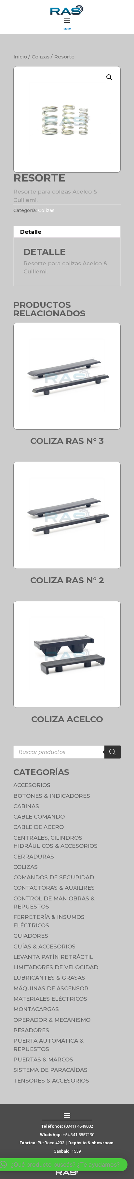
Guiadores (30, 936)
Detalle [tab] (30, 232)
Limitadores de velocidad (55, 967)
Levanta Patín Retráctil (53, 957)
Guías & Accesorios (44, 946)
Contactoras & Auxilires (54, 887)
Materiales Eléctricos (50, 999)
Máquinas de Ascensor (50, 988)
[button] (109, 77)
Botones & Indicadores (51, 796)
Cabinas (26, 806)
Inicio (20, 57)
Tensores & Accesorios (51, 1080)
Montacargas (36, 1009)
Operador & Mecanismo (51, 1020)
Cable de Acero (38, 827)
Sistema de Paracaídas (50, 1070)
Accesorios (31, 785)
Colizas (40, 57)
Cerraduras (33, 856)
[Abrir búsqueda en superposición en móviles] (67, 752)
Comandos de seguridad (53, 877)
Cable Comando (39, 816)
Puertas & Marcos (43, 1059)
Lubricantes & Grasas (49, 977)
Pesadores (31, 1030)
